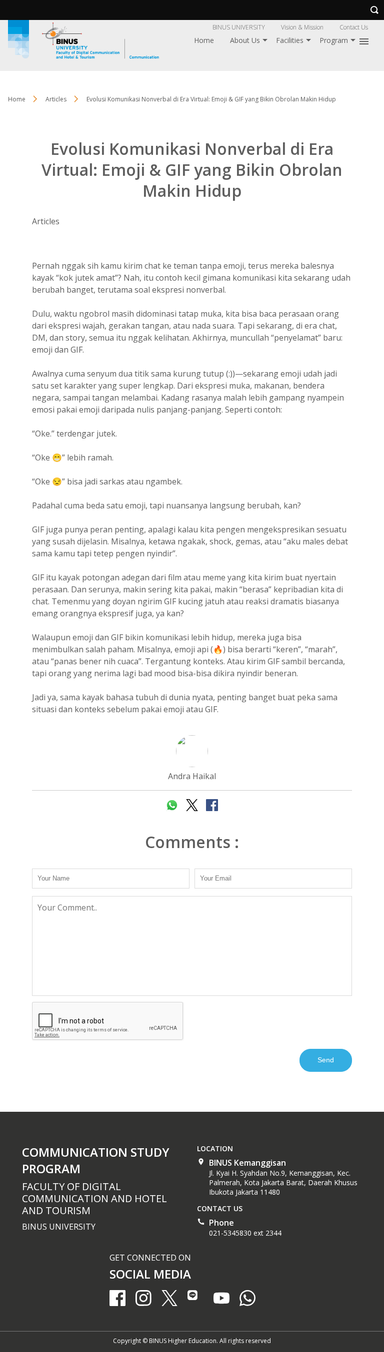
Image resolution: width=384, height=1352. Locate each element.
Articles (46, 221)
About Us (245, 40)
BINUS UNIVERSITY (238, 27)
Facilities (290, 40)
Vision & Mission (302, 27)
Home (204, 40)
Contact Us (354, 27)
